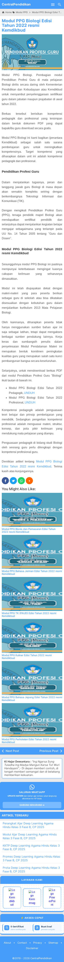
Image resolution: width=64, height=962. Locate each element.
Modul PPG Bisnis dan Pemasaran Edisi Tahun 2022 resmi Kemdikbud (28, 530)
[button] (29, 480)
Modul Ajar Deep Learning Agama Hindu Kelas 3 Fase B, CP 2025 (30, 836)
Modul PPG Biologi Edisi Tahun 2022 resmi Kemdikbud (27, 25)
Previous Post (48, 751)
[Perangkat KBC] (32, 897)
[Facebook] (5, 480)
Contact (22, 942)
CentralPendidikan (16, 4)
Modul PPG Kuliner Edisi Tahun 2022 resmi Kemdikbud (27, 656)
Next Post (12, 751)
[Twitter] (13, 480)
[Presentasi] (52, 897)
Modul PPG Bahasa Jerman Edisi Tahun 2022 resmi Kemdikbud (32, 572)
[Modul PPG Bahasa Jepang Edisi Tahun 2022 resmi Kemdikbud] (32, 678)
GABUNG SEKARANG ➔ (32, 805)
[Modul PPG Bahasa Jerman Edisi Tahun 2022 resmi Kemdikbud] (32, 552)
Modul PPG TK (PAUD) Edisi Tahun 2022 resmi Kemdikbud (29, 614)
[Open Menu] (52, 4)
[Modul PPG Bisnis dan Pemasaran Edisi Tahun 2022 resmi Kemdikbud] (32, 510)
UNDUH (29, 392)
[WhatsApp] (21, 480)
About (7, 942)
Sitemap (53, 942)
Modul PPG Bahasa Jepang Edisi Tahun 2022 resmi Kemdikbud (32, 698)
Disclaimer (32, 948)
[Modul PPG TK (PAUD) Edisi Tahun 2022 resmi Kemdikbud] (32, 594)
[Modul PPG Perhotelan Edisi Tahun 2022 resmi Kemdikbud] (32, 720)
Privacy (37, 942)
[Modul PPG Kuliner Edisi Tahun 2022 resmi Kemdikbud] (32, 636)
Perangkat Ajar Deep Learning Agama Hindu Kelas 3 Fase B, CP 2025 (28, 825)
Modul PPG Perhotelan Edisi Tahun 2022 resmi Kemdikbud (29, 740)
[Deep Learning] (12, 897)
